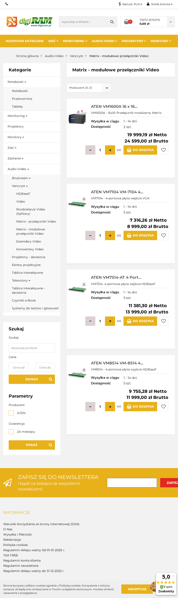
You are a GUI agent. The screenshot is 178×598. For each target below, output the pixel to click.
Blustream (20, 178)
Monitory (160, 41)
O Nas (7, 529)
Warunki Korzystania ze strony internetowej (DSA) (41, 524)
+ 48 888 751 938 (7, 4)
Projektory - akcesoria (28, 257)
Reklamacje (12, 540)
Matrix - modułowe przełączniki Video (30, 231)
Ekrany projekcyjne (26, 265)
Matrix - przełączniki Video (36, 221)
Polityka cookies (15, 545)
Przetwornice (22, 99)
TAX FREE (10, 555)
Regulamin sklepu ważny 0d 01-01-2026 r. (34, 550)
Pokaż (31, 445)
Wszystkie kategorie (25, 41)
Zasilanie (15, 158)
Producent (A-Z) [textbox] (80, 87)
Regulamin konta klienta (22, 560)
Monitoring (74, 41)
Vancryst (19, 186)
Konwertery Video (30, 249)
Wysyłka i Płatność (17, 534)
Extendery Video (28, 241)
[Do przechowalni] (163, 150)
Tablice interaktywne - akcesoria (28, 290)
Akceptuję (137, 589)
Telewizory (20, 280)
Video (20, 201)
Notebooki (16, 82)
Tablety (17, 106)
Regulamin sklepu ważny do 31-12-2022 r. (33, 571)
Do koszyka (143, 150)
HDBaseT (23, 194)
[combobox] (89, 87)
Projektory (133, 41)
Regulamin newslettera (20, 566)
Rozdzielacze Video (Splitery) (30, 211)
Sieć (52, 41)
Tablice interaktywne (27, 273)
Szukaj (31, 379)
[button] (16, 513)
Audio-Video (103, 41)
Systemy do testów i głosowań (35, 308)
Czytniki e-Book (24, 300)
